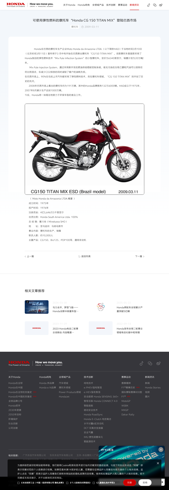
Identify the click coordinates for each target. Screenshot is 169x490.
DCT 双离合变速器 (93, 428)
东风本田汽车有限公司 (61, 455)
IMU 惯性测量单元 (93, 437)
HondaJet (64, 396)
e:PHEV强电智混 (93, 387)
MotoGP (125, 401)
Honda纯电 (84, 4)
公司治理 (13, 428)
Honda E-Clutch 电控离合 (97, 419)
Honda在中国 (15, 387)
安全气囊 (88, 432)
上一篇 (30, 256)
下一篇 (138, 256)
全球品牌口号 (15, 401)
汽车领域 (63, 383)
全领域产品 (98, 4)
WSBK (124, 405)
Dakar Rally (127, 414)
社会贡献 (13, 423)
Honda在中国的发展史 (22, 396)
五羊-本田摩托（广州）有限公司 (93, 455)
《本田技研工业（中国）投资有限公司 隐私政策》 (42, 482)
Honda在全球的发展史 (22, 392)
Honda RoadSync (93, 414)
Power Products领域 (70, 392)
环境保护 (13, 419)
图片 (147, 396)
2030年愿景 (14, 410)
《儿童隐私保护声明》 (106, 482)
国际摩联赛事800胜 (131, 392)
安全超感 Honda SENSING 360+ (101, 396)
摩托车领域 (64, 387)
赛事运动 (122, 4)
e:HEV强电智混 (92, 392)
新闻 (147, 383)
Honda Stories (153, 387)
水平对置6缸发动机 (94, 423)
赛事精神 (126, 383)
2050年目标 (14, 414)
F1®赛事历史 (130, 387)
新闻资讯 (134, 4)
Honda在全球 (15, 383)
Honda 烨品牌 (46, 383)
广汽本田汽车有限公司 (34, 455)
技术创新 (111, 4)
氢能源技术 (89, 441)
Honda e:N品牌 (47, 387)
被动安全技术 (91, 410)
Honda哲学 (14, 405)
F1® (125, 396)
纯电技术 (88, 383)
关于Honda (69, 4)
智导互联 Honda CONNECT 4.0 (101, 401)
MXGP (124, 410)
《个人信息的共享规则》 (80, 482)
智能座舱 (88, 405)
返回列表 (86, 256)
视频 (147, 392)
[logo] (30, 5)
